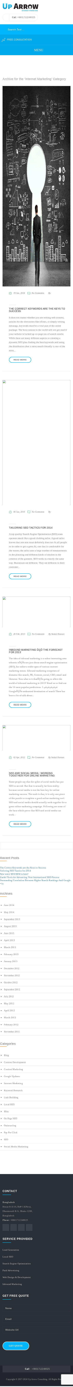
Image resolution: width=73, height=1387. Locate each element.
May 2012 (9, 1003)
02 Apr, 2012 (19, 757)
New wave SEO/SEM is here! (14, 874)
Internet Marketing (13, 1083)
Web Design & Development (17, 1277)
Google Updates (12, 1076)
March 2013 (10, 947)
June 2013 (9, 933)
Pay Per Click (10, 1132)
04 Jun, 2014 (19, 512)
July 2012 (9, 996)
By (49, 293)
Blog (6, 1055)
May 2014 (9, 912)
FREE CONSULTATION (19, 39)
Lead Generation (11, 1250)
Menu (38, 50)
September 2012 (12, 989)
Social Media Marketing (16, 1146)
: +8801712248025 (37, 1369)
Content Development (15, 1062)
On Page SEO (10, 1118)
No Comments (38, 293)
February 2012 (11, 1024)
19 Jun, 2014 (19, 293)
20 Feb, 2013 (19, 634)
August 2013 (10, 926)
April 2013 (9, 940)
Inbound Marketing (12, 1284)
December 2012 (12, 968)
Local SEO (9, 1104)
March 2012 (10, 1017)
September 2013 (12, 919)
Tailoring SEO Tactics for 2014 (15, 870)
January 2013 (10, 961)
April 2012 (9, 1010)
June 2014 (9, 905)
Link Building (11, 1097)
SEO (6, 1139)
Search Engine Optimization (17, 1263)
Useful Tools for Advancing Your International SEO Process (29, 877)
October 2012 (10, 982)
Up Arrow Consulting (37, 1379)
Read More (20, 360)
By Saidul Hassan (56, 634)
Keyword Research (13, 1090)
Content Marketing (13, 1069)
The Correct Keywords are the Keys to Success (23, 867)
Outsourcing (10, 1125)
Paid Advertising (11, 1270)
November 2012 (12, 975)
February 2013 (11, 954)
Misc (6, 1111)
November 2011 (12, 1031)
